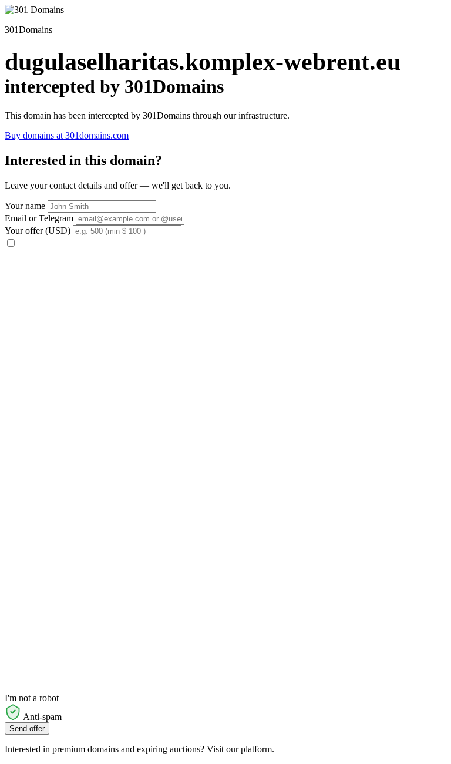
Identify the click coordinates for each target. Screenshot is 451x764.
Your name (25, 206)
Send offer (27, 728)
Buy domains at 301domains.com (67, 135)
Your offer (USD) (37, 230)
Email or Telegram (39, 218)
